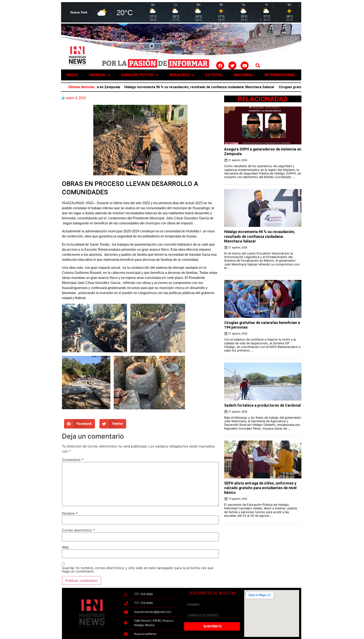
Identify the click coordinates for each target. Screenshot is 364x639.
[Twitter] (232, 65)
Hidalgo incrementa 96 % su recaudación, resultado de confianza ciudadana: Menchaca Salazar (177, 87)
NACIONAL (243, 74)
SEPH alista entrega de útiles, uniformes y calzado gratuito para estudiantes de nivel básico (260, 488)
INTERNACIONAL (280, 74)
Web (65, 547)
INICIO (72, 74)
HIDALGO (97, 74)
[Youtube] (245, 65)
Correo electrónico (78, 530)
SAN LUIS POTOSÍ (137, 74)
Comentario (72, 459)
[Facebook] (220, 65)
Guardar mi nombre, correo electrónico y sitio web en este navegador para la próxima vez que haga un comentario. (137, 569)
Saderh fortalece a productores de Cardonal (262, 405)
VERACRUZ (179, 74)
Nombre (70, 513)
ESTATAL (214, 74)
